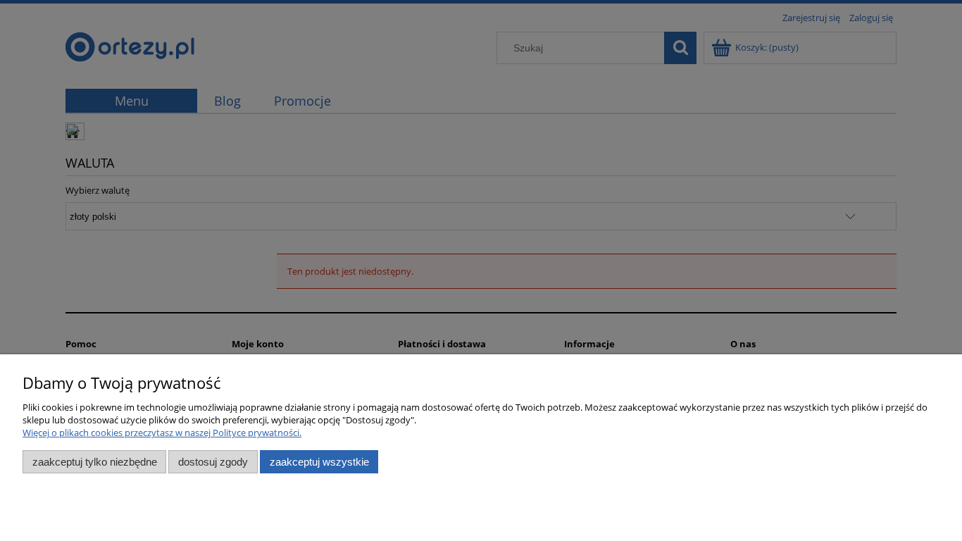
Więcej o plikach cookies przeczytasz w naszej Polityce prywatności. (162, 432)
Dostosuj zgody (213, 462)
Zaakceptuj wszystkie (319, 462)
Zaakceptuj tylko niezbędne (94, 462)
